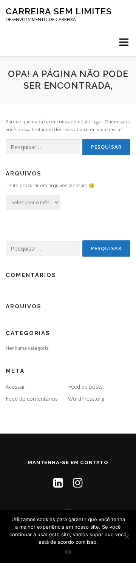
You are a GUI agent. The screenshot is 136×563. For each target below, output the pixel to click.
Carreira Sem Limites (59, 11)
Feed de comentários (32, 398)
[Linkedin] (58, 482)
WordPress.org (86, 398)
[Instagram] (78, 482)
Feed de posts (85, 386)
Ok (68, 552)
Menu (123, 42)
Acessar (15, 386)
